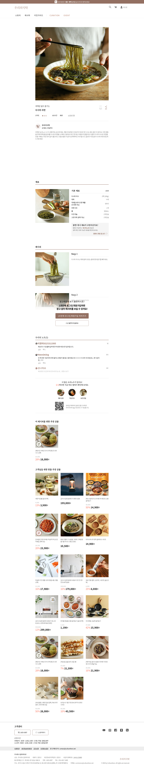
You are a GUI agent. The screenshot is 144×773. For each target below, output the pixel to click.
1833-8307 (23, 732)
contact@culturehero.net (68, 748)
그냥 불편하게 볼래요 (72, 323)
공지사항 (36, 748)
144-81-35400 (77, 757)
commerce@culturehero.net (84, 763)
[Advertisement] (72, 160)
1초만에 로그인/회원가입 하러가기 (72, 315)
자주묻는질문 (44, 748)
